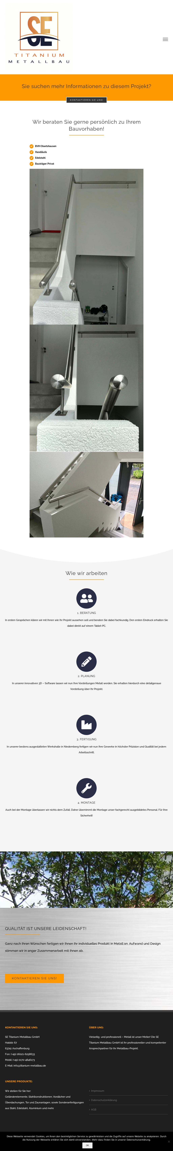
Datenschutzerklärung (104, 1100)
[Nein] (168, 1141)
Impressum (97, 1090)
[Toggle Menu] (165, 39)
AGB (93, 1109)
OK (87, 1145)
